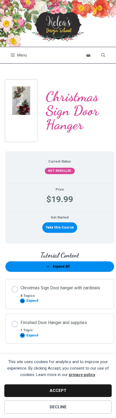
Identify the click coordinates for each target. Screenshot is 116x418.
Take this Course (60, 227)
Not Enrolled (59, 171)
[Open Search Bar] (103, 55)
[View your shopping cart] (88, 55)
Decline (58, 407)
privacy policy (82, 374)
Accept (58, 390)
